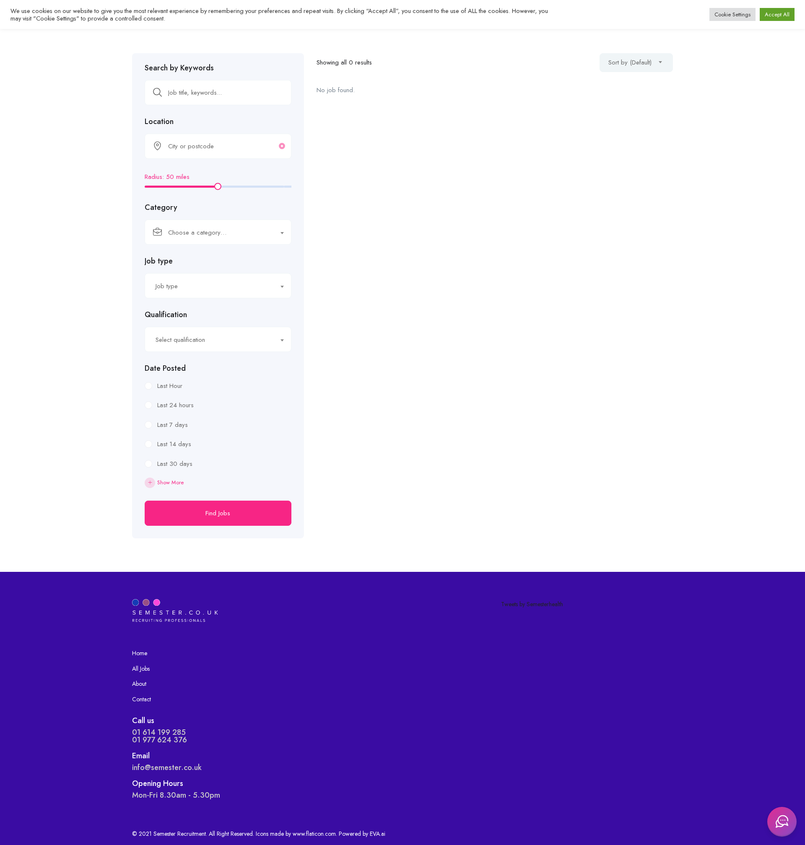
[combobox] (218, 232)
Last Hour (169, 385)
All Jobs (141, 668)
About (139, 684)
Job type (159, 261)
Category (161, 207)
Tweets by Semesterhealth (532, 604)
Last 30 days (174, 463)
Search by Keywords (179, 68)
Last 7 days (172, 424)
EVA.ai (377, 833)
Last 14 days (174, 444)
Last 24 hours (175, 405)
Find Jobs (217, 513)
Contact (141, 699)
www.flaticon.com (314, 833)
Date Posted (165, 368)
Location (159, 121)
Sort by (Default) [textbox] (630, 62)
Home (139, 653)
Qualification (166, 314)
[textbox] (212, 232)
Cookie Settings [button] (732, 14)
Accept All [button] (777, 14)
